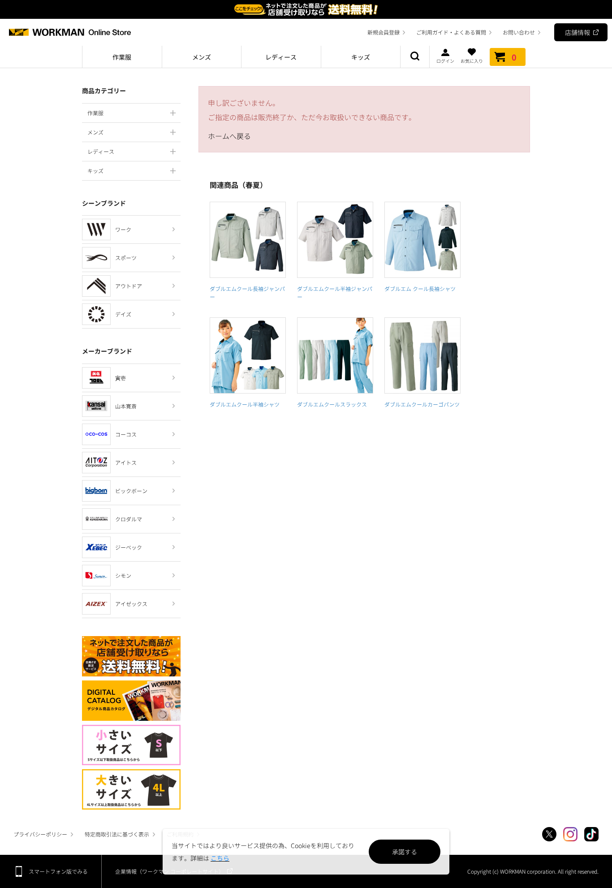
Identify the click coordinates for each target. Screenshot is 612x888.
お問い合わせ (519, 32)
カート (514, 57)
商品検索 (415, 57)
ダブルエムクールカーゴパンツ (422, 404)
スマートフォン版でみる (58, 871)
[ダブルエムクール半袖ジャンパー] (335, 240)
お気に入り (472, 60)
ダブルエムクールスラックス (332, 404)
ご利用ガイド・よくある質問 (451, 32)
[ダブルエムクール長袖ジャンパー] (248, 240)
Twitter (549, 834)
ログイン (445, 60)
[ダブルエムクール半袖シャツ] (248, 355)
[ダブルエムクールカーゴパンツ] (422, 355)
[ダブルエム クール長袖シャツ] (422, 240)
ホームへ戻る (229, 135)
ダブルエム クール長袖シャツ (420, 288)
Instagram (570, 834)
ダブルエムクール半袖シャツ (245, 404)
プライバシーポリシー (40, 834)
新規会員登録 (383, 32)
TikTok (591, 834)
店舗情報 (577, 32)
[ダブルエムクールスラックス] (335, 355)
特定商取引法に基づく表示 (117, 834)
